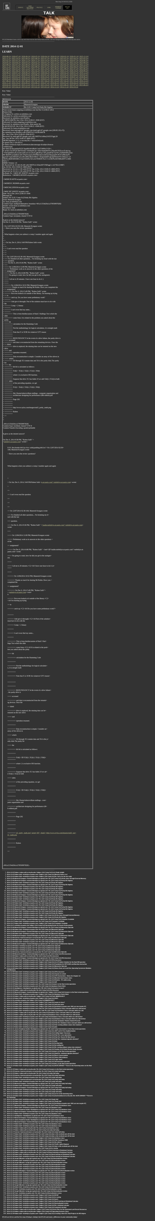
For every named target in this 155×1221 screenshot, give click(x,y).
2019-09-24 (25, 75)
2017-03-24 (54, 81)
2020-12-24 (54, 71)
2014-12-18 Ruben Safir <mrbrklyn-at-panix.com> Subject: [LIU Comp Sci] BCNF (33, 1195)
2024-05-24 (6, 63)
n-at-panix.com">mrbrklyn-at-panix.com (55, 482)
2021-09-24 (54, 69)
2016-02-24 (6, 85)
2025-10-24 (16, 58)
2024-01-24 (45, 63)
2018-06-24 (83, 77)
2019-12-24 (83, 73)
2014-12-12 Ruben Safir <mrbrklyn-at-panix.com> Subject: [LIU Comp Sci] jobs (32, 1041)
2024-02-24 (35, 63)
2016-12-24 (83, 81)
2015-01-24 (45, 87)
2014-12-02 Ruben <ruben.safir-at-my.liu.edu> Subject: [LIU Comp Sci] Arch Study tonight (35, 872)
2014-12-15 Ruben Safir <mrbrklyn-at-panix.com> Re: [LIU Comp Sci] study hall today (34, 1077)
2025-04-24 (74, 58)
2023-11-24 (64, 63)
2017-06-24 (26, 81)
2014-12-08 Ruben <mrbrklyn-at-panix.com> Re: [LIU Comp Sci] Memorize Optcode (33, 946)
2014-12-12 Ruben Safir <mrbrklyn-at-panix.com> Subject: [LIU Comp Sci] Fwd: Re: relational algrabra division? (43, 1039)
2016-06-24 (54, 83)
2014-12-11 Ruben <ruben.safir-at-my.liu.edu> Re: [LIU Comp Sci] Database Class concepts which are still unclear (43, 1012)
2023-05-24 (35, 65)
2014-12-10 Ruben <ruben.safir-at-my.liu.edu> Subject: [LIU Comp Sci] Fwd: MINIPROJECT (36, 996)
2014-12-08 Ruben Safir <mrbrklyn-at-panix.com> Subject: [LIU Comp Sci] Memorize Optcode (37, 966)
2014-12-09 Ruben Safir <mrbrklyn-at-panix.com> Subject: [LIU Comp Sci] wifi (32, 982)
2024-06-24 (83, 60)
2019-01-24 (16, 77)
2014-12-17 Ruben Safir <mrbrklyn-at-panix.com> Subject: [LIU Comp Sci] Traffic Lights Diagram (38, 1144)
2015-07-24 (74, 85)
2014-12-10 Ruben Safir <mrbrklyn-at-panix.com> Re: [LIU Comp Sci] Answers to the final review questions (41, 984)
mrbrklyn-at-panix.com (12, 442)
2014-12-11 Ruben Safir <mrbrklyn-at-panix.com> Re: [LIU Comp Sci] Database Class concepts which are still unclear (45, 1017)
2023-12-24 (54, 63)
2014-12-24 (54, 87)
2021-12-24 (26, 69)
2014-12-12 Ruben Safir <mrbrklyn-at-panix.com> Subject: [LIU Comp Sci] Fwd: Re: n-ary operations (39, 1035)
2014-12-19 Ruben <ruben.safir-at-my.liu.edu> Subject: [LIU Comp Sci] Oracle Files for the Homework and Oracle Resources (47, 1209)
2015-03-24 (26, 87)
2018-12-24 (26, 77)
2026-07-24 (16, 56)
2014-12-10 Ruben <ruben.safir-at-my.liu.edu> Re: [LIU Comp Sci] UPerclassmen (33, 990)
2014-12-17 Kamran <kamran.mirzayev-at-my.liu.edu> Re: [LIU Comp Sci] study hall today (36, 1132)
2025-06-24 (54, 58)
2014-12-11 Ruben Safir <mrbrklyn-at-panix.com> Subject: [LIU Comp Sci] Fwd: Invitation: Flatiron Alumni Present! (43, 1021)
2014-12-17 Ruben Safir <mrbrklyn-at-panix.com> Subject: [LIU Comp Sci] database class (36, 1138)
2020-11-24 (64, 71)
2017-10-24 (74, 79)
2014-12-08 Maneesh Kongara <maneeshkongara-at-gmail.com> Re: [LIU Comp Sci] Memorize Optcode (40, 927)
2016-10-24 (16, 83)
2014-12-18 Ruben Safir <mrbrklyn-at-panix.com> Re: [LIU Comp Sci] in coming (32, 1148)
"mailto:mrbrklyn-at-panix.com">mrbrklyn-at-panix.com (62, 525)
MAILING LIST (67, 7)
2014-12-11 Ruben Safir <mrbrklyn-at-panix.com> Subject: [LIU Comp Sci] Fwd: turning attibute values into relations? (44, 1025)
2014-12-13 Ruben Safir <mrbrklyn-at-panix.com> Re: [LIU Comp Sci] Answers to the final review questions (41, 1051)
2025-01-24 (16, 60)
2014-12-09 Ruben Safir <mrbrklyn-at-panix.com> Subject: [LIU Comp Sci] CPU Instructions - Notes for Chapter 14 (43, 976)
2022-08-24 (35, 67)
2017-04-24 (45, 81)
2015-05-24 (6, 87)
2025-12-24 (83, 56)
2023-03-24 (54, 65)
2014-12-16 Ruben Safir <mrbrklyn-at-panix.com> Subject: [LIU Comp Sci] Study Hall (34, 1101)
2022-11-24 (6, 67)
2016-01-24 (16, 85)
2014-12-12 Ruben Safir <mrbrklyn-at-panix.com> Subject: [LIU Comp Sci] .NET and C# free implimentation (41, 1031)
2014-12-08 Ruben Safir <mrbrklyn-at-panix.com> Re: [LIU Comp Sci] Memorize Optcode (35, 929)
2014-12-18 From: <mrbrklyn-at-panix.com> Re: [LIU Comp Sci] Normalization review (34, 1189)
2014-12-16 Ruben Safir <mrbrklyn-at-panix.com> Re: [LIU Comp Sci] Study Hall (32, 1099)
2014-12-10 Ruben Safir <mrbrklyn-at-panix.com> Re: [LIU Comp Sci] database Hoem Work (36, 986)
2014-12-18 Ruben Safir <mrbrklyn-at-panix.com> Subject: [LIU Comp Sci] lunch (32, 1199)
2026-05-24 (35, 56)
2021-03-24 (26, 71)
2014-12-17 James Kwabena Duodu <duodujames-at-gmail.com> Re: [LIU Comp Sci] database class (39, 1109)
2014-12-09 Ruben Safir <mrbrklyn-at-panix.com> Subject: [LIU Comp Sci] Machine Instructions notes (39, 978)
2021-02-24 (35, 71)
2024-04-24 (16, 63)
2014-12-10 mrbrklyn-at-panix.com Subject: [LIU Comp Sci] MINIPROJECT (30, 1000)
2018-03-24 (26, 79)
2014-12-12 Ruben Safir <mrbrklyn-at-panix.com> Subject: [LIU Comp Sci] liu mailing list (35, 1045)
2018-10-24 (45, 77)
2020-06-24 (26, 73)
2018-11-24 (35, 77)
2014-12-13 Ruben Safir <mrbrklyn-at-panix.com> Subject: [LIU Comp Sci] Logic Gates (34, 1059)
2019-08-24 (35, 75)
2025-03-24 (83, 58)
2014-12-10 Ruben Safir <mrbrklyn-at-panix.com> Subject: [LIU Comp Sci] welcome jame (35, 1004)
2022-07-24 (45, 67)
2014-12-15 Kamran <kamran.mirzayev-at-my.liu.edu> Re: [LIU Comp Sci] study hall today (36, 1071)
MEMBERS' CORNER (58, 7)
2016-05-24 (64, 83)
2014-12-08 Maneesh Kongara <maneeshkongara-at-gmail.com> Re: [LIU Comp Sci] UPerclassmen (39, 954)
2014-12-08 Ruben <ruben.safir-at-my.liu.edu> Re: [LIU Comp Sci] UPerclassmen (33, 956)
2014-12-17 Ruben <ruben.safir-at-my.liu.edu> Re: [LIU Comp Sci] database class (33, 1128)
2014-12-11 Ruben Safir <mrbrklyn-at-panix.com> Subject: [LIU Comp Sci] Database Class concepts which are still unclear (46, 1019)
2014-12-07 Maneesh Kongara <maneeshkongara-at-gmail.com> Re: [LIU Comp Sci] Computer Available (40, 919)
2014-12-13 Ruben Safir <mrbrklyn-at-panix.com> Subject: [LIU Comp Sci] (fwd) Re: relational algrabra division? (43, 1053)
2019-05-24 (64, 75)
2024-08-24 (64, 60)
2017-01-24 (74, 81)
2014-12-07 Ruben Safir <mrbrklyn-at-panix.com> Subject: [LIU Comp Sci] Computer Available (37, 923)
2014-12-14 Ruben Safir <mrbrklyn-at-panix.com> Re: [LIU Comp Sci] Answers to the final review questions (41, 1063)
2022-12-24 (83, 65)
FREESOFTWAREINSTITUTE (30, 7)
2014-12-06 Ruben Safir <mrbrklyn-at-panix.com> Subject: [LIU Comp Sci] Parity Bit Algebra (36, 917)
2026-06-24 (26, 56)
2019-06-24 (54, 75)
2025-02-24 (6, 60)
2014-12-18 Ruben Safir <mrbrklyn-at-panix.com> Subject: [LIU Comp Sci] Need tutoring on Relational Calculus (42, 1201)
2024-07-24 (74, 60)
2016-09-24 (25, 83)
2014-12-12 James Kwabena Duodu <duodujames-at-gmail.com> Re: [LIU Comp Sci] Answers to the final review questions (46, 1029)
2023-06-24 (26, 65)
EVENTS (20, 7)
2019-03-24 (83, 75)
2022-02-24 (6, 69)
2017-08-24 (6, 81)
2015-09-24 (54, 85)
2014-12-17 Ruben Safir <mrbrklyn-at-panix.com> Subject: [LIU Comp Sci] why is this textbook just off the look (42, 1146)
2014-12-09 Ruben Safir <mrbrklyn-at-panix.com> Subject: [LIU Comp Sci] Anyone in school (36, 974)
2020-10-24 (74, 71)
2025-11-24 (6, 58)
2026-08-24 (6, 56)
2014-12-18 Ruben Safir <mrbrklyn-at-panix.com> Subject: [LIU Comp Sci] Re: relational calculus (38, 1205)
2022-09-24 (25, 67)
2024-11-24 (35, 60)
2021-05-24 (6, 71)
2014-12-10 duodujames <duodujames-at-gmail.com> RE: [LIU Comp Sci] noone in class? (35, 988)
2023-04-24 (45, 65)
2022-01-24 (16, 69)
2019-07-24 (45, 75)
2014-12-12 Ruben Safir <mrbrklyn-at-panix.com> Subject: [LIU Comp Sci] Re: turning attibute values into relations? (44, 1047)
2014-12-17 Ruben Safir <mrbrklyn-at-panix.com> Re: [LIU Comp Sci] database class (34, 1107)
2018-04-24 (16, 79)
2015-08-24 (64, 85)
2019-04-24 (74, 75)
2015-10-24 (45, 85)
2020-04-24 (45, 73)
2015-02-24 (35, 87)
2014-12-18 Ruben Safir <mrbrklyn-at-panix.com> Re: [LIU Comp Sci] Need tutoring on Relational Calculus (41, 1154)
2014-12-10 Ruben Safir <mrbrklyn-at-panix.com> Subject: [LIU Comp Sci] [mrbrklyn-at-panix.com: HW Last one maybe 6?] (46, 1006)
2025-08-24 (35, 58)
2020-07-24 (16, 73)
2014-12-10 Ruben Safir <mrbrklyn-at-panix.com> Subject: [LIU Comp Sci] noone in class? (36, 1002)
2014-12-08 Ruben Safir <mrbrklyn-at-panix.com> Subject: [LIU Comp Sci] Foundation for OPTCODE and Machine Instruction (47, 964)
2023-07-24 (16, 65)
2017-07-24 (16, 81)
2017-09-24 (83, 79)
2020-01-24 (74, 73)
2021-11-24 (35, 69)
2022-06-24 (54, 67)
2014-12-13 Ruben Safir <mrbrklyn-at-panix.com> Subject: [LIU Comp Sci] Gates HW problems (37, 1057)
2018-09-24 (54, 77)
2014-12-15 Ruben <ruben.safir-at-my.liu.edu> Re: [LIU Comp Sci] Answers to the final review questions (40, 1069)
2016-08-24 (35, 83)
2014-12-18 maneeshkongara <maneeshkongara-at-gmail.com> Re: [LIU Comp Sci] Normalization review (40, 1171)
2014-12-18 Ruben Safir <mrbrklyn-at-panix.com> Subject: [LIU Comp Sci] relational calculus (36, 1207)
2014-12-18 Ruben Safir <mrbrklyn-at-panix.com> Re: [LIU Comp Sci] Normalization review (36, 1160)
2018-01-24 (45, 79)
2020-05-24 (35, 73)
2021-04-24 (16, 71)
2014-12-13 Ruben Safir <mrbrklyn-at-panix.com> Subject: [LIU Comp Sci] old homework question (38, 1061)
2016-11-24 (6, 83)
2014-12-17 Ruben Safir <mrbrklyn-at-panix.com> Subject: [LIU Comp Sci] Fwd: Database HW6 (37, 1140)
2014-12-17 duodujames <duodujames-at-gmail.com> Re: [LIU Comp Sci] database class (35, 1115)
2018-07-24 (74, 77)
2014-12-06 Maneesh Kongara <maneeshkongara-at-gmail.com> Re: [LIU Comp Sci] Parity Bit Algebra (40, 880)
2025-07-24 (45, 58)
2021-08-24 (64, 69)
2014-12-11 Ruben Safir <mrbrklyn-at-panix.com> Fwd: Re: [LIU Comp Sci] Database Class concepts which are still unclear (46, 1008)
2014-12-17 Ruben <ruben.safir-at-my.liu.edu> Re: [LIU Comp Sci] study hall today (33, 1130)
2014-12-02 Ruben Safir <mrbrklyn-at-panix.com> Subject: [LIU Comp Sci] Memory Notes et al (37, 874)
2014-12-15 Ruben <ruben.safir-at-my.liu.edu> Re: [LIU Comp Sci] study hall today (33, 1073)
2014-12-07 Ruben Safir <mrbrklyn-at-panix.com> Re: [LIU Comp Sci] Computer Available (35, 921)
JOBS (48, 7)
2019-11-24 (6, 75)
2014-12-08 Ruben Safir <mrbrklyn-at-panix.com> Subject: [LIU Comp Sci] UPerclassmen (35, 972)
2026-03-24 (54, 56)
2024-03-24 (26, 63)
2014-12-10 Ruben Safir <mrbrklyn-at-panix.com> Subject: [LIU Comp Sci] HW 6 (32, 998)
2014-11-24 (64, 87)
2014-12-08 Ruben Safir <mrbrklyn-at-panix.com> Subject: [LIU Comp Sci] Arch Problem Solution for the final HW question (46, 962)
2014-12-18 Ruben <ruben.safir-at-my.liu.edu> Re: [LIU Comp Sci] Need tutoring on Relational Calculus (40, 1150)
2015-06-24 (83, 85)
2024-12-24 (26, 60)
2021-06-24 (83, 69)
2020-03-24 (54, 73)
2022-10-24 (16, 67)
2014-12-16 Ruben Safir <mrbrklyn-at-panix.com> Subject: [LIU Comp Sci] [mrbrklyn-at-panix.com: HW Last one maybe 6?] (46, 1103)
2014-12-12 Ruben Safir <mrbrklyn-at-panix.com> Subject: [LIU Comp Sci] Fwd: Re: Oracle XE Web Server (41, 1037)
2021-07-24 (74, 69)
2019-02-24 (6, 77)
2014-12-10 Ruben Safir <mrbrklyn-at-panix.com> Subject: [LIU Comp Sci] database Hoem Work (38, 994)
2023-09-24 (83, 63)
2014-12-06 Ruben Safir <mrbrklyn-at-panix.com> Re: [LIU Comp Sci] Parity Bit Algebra (35, 882)
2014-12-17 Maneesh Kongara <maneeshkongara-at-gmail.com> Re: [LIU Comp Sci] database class (39, 1105)
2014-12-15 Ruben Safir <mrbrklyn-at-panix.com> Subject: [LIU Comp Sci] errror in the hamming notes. (40, 1094)
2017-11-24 (64, 79)
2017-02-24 (64, 81)
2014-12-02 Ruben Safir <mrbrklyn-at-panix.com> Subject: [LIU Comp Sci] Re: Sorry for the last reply (39, 876)
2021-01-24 (45, 71)
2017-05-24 (35, 81)
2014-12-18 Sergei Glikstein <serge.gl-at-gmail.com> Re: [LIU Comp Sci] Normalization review (37, 1158)
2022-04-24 (74, 67)
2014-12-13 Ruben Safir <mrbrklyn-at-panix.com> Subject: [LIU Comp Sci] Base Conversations (37, 1055)
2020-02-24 (64, 73)
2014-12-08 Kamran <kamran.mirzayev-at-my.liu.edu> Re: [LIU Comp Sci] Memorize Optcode (37, 937)
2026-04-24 (45, 56)
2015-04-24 (16, 87)
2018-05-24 (6, 79)
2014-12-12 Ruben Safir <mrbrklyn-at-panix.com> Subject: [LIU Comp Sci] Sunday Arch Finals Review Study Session (44, 1049)
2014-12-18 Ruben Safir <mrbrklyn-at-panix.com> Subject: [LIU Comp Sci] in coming (34, 1197)
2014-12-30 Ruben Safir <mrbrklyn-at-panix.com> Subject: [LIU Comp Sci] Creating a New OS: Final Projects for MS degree (46, 1213)
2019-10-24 (16, 75)
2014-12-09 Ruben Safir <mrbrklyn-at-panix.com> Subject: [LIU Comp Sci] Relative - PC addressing (39, 980)
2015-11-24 (35, 85)
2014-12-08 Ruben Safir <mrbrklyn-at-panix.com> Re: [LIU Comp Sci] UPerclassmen (34, 960)
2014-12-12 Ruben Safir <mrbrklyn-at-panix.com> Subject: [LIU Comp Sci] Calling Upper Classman (38, 1033)
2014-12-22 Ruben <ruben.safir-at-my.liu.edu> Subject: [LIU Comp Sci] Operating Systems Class (38, 1211)
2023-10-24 (74, 63)
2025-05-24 (64, 58)
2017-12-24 (54, 79)
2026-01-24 (74, 56)
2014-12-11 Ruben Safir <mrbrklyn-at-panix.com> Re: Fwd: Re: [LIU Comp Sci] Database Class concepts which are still (45, 1010)
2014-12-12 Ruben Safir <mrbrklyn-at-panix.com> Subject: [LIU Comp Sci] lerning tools (35, 1043)
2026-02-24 (64, 56)
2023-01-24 (74, 65)
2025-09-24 (25, 58)
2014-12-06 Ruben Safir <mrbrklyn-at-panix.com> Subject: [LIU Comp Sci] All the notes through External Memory (43, 915)
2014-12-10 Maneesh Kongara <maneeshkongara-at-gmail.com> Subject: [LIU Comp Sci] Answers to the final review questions (48, 992)
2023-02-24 (64, 65)
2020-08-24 (6, 73)
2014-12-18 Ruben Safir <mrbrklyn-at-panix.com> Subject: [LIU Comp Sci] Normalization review (37, 1203)
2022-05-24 (64, 67)
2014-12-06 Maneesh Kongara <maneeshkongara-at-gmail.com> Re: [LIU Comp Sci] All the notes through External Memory (46, 878)
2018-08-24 (64, 77)
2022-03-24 (83, 67)
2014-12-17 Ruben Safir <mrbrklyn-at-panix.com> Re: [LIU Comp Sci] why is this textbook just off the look (41, 1134)
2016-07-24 (45, 83)
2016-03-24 (83, 83)
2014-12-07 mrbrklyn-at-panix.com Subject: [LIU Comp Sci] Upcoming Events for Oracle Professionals (40, 925)
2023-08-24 (6, 65)
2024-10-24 (45, 60)
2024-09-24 (54, 60)
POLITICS (39, 7)
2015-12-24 (26, 85)
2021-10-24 (45, 69)
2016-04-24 (74, 83)
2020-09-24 (83, 71)
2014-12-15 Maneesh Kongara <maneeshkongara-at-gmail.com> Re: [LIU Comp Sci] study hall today (39, 1083)
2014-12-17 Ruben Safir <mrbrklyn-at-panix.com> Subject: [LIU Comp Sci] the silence (34, 1142)
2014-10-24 (74, 87)
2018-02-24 (35, 79)
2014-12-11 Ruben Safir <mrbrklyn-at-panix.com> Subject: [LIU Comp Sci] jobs (32, 1027)
